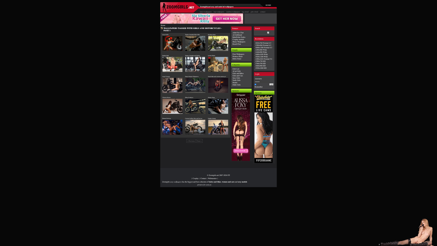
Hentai (234, 82)
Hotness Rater (237, 56)
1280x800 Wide (261, 50)
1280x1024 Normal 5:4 (263, 59)
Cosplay (196, 178)
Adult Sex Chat (238, 32)
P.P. (229, 175)
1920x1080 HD (261, 68)
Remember (259, 87)
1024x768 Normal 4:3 (263, 43)
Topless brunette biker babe (192, 34)
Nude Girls (236, 80)
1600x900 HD (260, 65)
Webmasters (212, 178)
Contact (203, 178)
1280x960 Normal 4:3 (263, 45)
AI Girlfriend (237, 35)
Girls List (235, 69)
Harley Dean (211, 97)
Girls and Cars (237, 75)
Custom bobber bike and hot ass (193, 118)
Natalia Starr (165, 55)
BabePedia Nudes (238, 37)
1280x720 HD (260, 61)
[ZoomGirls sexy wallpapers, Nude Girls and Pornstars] (178, 11)
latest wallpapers (206, 11)
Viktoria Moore (166, 97)
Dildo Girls (236, 84)
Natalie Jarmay (212, 118)
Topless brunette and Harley (192, 55)
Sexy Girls (236, 78)
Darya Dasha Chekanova (191, 76)
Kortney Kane (212, 34)
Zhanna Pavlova (166, 118)
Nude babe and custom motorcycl (217, 76)
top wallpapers (219, 11)
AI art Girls (236, 71)
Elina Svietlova (189, 97)
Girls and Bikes (238, 73)
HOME (268, 5)
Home (163, 25)
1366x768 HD (260, 63)
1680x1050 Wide (261, 54)
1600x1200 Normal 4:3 (263, 47)
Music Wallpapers (238, 41)
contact (262, 11)
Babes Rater (236, 58)
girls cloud (254, 11)
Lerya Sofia (165, 34)
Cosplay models (238, 39)
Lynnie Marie (211, 55)
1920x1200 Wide (261, 56)
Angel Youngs (166, 76)
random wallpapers (233, 11)
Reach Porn (236, 44)
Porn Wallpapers (238, 54)
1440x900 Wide (261, 52)
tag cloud (245, 11)
